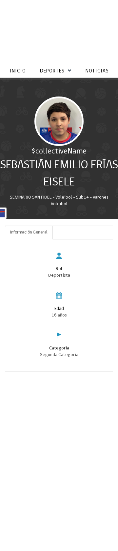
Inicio (18, 71)
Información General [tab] (29, 232)
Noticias (97, 71)
